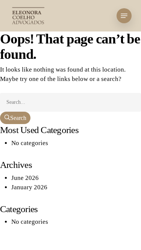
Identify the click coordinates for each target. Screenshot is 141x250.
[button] (124, 15)
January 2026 (29, 187)
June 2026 (25, 177)
